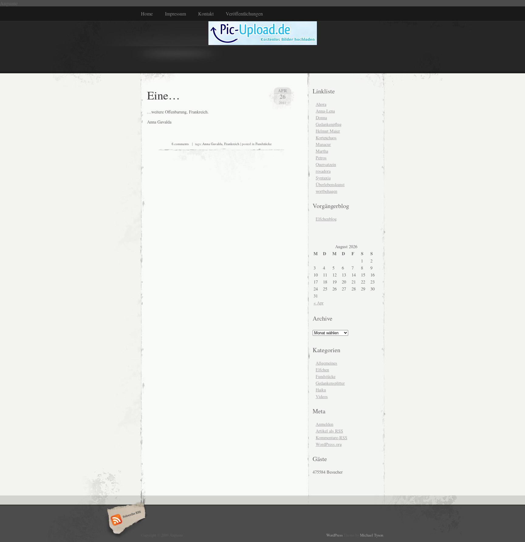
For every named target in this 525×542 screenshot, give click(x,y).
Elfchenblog (326, 219)
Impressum (175, 13)
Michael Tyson (371, 535)
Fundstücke (264, 143)
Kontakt (206, 13)
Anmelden (324, 424)
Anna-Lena (325, 111)
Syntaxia (323, 178)
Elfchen (322, 370)
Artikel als (329, 431)
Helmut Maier (328, 131)
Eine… (163, 95)
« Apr (319, 303)
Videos (322, 396)
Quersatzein (326, 164)
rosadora (323, 171)
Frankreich (231, 143)
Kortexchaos (326, 138)
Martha (322, 151)
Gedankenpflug (328, 124)
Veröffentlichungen (244, 13)
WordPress (334, 535)
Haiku (321, 390)
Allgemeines (326, 363)
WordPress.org (329, 444)
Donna (321, 117)
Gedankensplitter (330, 383)
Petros (321, 158)
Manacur (323, 144)
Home (147, 13)
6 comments (180, 143)
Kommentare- (331, 437)
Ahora (321, 104)
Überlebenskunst (330, 184)
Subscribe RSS (125, 520)
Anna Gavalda (212, 143)
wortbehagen (326, 191)
